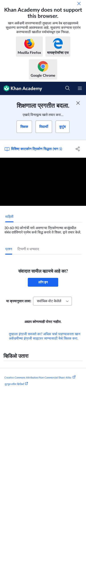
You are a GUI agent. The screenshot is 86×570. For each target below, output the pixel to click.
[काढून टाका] (78, 3)
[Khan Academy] (21, 88)
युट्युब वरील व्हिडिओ (14, 384)
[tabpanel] (43, 228)
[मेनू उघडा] (79, 88)
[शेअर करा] (78, 149)
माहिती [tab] (9, 217)
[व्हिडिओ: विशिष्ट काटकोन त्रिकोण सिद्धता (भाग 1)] (43, 182)
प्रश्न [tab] (8, 249)
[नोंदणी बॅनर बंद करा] (78, 103)
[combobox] (52, 301)
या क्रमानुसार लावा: (18, 301)
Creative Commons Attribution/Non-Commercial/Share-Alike (37, 377)
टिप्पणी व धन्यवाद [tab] (28, 249)
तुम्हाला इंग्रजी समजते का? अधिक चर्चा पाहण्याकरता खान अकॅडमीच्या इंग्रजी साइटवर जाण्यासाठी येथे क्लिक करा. (44, 336)
